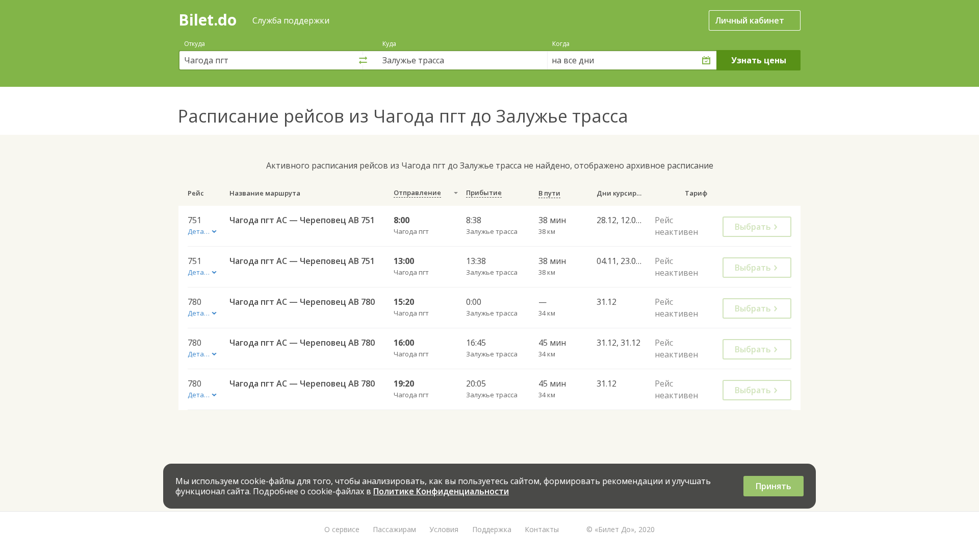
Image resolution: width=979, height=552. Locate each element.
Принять (773, 486)
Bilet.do (207, 19)
